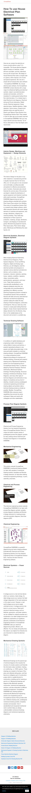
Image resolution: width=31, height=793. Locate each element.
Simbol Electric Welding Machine (9, 745)
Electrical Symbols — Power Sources (14, 566)
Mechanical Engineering (12, 446)
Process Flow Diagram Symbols (15, 404)
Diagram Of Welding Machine (8, 736)
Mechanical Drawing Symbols (14, 640)
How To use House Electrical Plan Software (14, 11)
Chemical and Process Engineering (12, 485)
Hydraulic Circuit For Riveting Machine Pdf (11, 758)
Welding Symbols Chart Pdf (8, 756)
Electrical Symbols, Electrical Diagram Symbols (14, 236)
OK (27, 790)
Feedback (13, 780)
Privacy (20, 780)
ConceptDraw (7, 1)
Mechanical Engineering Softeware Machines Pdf (13, 743)
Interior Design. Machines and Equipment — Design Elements (15, 152)
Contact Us (8, 780)
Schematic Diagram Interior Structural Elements (13, 741)
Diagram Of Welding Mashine (8, 738)
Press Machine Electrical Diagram (9, 754)
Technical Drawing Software (14, 321)
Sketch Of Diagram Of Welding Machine (11, 748)
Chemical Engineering (11, 524)
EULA (17, 780)
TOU (24, 780)
